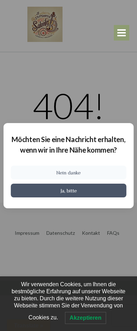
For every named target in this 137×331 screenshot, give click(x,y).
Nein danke (68, 173)
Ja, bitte (68, 191)
